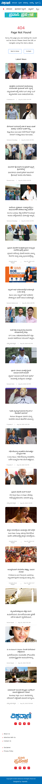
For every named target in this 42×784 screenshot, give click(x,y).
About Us (7, 734)
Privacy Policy (8, 751)
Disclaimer (7, 747)
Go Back (28, 51)
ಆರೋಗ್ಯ (21, 3)
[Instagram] (29, 724)
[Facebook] (15, 724)
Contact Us (7, 741)
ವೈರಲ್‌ (33, 3)
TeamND (24, 781)
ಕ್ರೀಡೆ (15, 3)
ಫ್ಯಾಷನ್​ (31, 9)
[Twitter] (24, 724)
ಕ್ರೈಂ (37, 9)
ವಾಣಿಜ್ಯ (27, 3)
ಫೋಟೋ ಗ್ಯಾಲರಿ (20, 9)
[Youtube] (20, 724)
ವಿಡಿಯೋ (9, 9)
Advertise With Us (10, 737)
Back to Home (15, 51)
